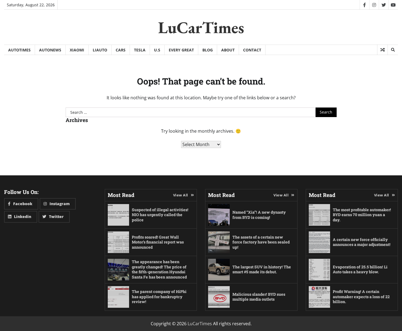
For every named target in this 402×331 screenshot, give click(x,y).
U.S (157, 50)
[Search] (393, 50)
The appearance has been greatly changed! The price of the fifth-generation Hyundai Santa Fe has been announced (159, 269)
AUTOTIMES (19, 50)
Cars (121, 50)
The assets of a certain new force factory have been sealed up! (261, 242)
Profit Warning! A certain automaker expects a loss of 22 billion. (361, 296)
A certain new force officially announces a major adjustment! (362, 242)
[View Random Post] (382, 50)
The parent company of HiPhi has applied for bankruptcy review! (159, 296)
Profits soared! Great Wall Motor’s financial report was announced (158, 242)
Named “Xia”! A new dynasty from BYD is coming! (259, 215)
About (228, 50)
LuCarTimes (201, 27)
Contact (252, 50)
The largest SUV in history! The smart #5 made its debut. (261, 269)
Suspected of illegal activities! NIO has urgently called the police (160, 214)
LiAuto (100, 50)
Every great (181, 50)
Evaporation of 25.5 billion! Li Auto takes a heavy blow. (360, 269)
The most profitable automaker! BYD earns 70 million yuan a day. (362, 214)
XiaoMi (77, 50)
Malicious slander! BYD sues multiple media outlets (258, 297)
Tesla (139, 50)
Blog (207, 50)
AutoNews (50, 50)
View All (180, 195)
